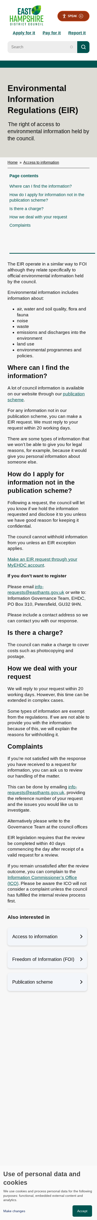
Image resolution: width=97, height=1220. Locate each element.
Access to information (41, 162)
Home (13, 162)
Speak (72, 16)
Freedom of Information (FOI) (43, 959)
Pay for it (52, 33)
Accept (82, 1211)
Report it (77, 33)
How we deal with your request (38, 217)
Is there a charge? (26, 208)
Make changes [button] (14, 1211)
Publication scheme (32, 982)
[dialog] (48, 1193)
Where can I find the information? (40, 186)
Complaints (20, 225)
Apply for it (24, 33)
